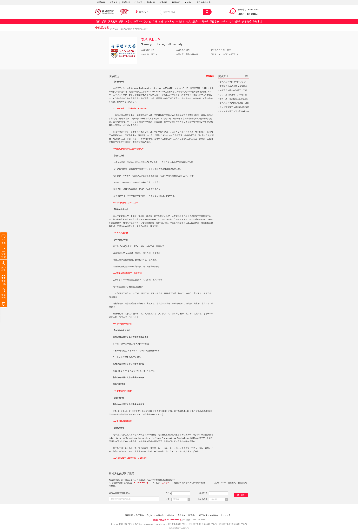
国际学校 (214, 21)
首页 (98, 21)
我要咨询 (210, 76)
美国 (121, 21)
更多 (247, 76)
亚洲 (154, 21)
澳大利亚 (112, 21)
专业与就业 (234, 21)
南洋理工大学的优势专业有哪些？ (234, 86)
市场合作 (160, 515)
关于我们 (140, 515)
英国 (104, 21)
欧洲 (161, 21)
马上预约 (241, 495)
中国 (138, 21)
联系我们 (192, 515)
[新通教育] (112, 12)
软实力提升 (192, 21)
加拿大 (128, 21)
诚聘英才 (171, 515)
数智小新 (257, 21)
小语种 (224, 21)
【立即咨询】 (165, 483)
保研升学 (180, 21)
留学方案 (169, 21)
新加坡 (147, 21)
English (150, 515)
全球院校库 (130, 29)
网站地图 (129, 515)
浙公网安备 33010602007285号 (203, 524)
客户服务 (181, 515)
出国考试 (203, 21)
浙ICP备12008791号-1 (179, 524)
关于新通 (246, 21)
